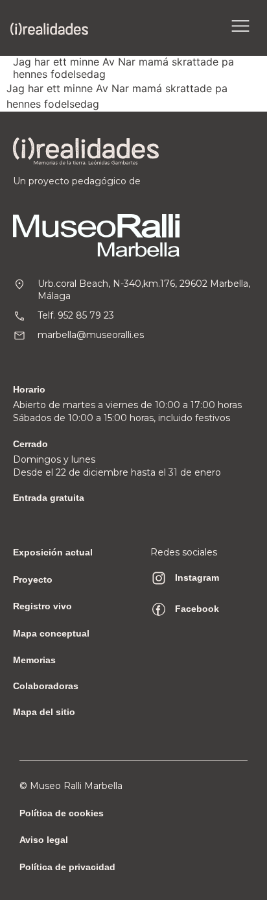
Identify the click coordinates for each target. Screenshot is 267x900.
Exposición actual (53, 552)
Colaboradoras (45, 686)
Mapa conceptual (51, 633)
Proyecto (32, 579)
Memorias (34, 660)
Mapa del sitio (44, 712)
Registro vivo (42, 606)
